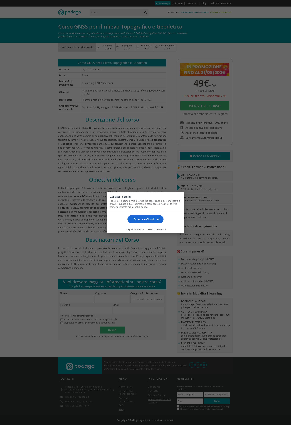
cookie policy (140, 206)
